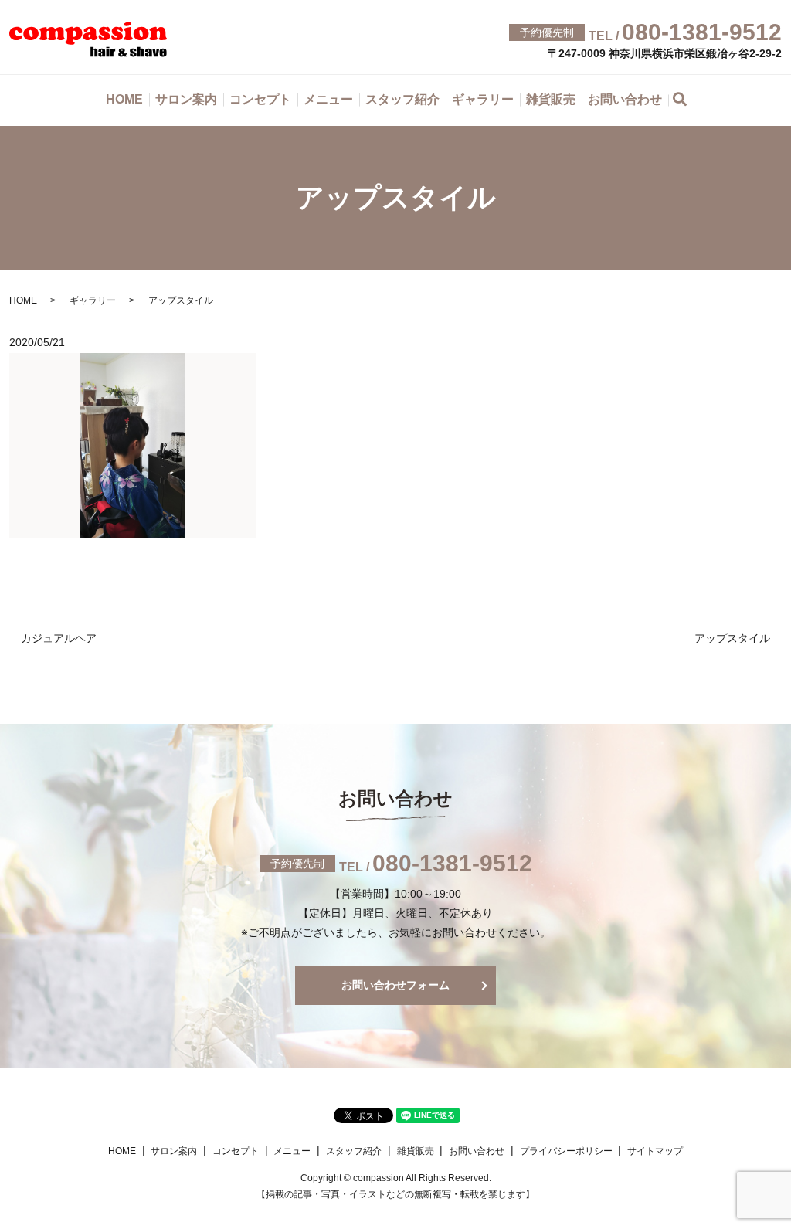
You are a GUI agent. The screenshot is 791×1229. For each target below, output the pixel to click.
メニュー (328, 99)
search (688, 101)
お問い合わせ (625, 99)
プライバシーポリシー (566, 1151)
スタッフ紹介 (402, 99)
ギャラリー (483, 99)
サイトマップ (655, 1151)
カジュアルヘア (59, 638)
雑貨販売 (550, 99)
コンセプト (260, 99)
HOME (124, 99)
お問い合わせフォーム (395, 985)
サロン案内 (186, 99)
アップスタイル (732, 638)
